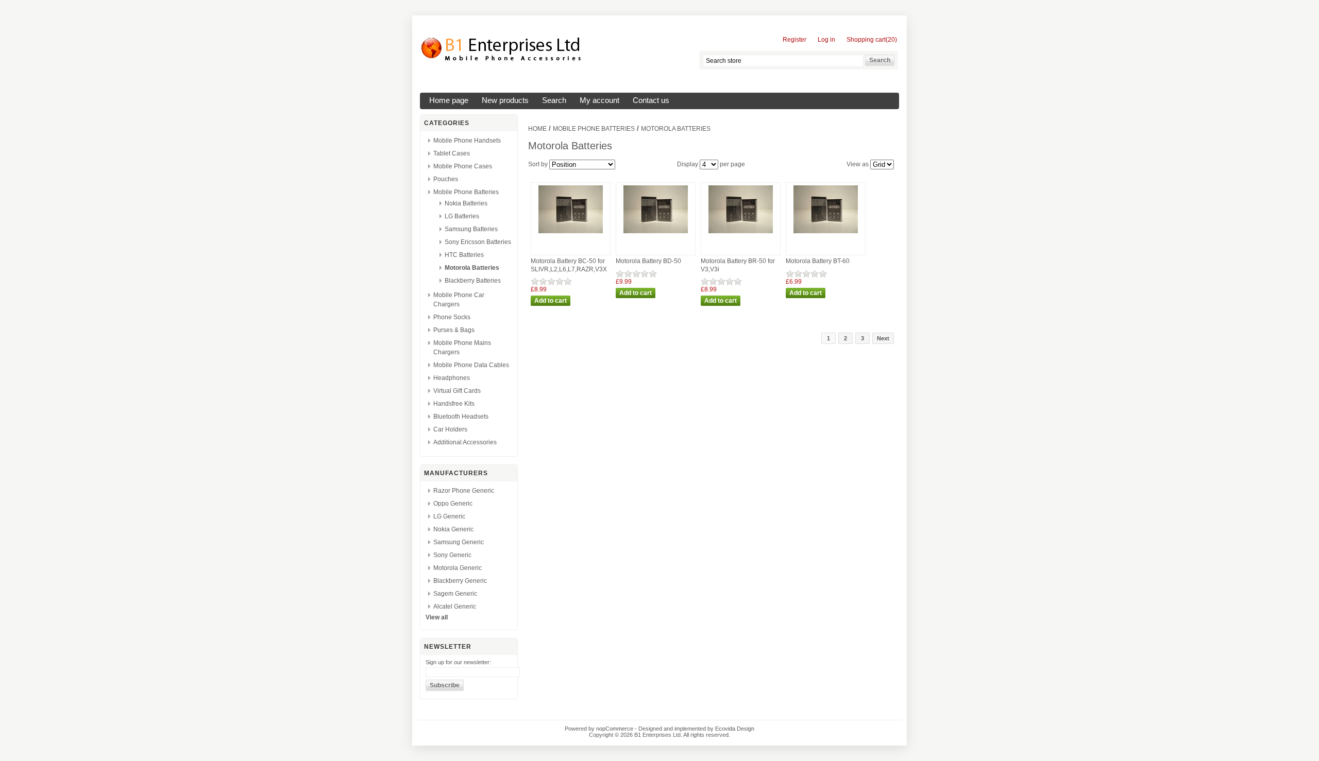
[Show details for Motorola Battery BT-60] (825, 233)
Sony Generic (452, 555)
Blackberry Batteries (473, 280)
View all (437, 617)
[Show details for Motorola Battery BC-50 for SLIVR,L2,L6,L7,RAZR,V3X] (570, 233)
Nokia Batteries (466, 203)
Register (794, 39)
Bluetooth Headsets (460, 416)
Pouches (445, 179)
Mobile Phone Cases (462, 166)
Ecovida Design (734, 728)
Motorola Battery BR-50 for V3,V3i (738, 265)
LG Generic (449, 516)
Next (883, 338)
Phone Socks (451, 317)
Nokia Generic (453, 529)
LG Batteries (462, 216)
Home (537, 128)
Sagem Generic (455, 593)
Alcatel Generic (454, 606)
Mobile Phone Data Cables (471, 365)
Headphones (451, 378)
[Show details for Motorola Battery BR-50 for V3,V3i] (740, 233)
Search (554, 100)
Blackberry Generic (460, 580)
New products (505, 100)
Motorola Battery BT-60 (818, 261)
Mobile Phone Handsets (467, 140)
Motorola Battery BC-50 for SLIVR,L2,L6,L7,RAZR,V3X (569, 265)
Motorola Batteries (472, 267)
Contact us (651, 100)
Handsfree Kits (454, 403)
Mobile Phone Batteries (466, 192)
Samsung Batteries (471, 229)
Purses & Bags (454, 330)
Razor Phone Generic (463, 490)
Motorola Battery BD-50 (648, 261)
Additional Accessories (465, 442)
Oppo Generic (452, 503)
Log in (826, 39)
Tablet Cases (451, 153)
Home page (448, 100)
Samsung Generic (458, 542)
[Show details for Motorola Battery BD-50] (655, 233)
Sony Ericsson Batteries (478, 242)
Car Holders (450, 429)
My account (599, 100)
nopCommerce (614, 728)
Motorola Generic (457, 568)
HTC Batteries (464, 254)
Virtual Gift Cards (457, 390)
